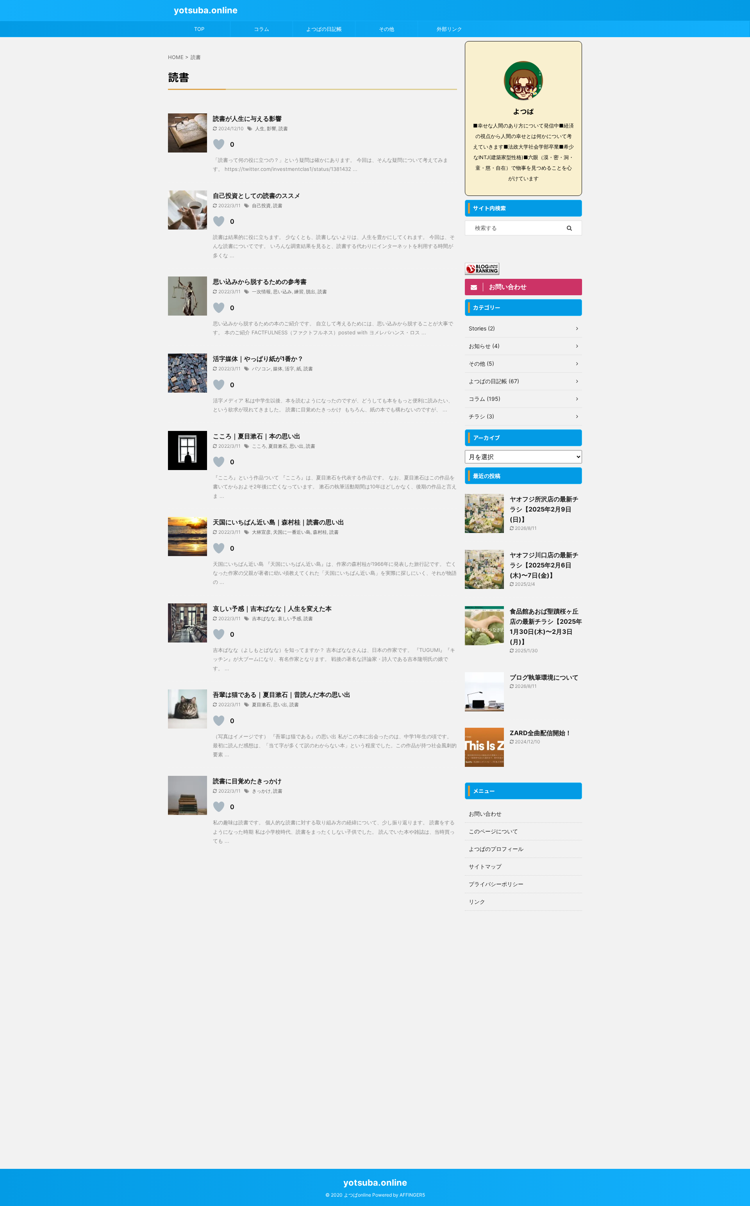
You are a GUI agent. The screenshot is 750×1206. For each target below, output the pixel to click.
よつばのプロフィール (496, 848)
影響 (271, 128)
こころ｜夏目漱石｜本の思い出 (256, 436)
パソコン (261, 368)
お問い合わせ (485, 813)
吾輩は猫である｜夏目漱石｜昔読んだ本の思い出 (281, 694)
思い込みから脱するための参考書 (260, 281)
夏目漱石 (277, 446)
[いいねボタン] (219, 144)
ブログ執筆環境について (544, 677)
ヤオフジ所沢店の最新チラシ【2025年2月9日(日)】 (544, 509)
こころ (259, 446)
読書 (283, 128)
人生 (259, 128)
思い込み (282, 291)
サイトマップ (485, 866)
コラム (261, 29)
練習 (299, 291)
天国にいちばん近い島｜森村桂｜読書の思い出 (278, 522)
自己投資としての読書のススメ (256, 195)
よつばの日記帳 (324, 29)
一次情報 (261, 291)
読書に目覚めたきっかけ (247, 781)
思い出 (296, 446)
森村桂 (320, 532)
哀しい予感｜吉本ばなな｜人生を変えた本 (272, 608)
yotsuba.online (206, 10)
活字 (289, 368)
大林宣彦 (261, 532)
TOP (199, 29)
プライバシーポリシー (496, 884)
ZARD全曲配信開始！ (540, 733)
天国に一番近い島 (292, 532)
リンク (477, 901)
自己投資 (261, 205)
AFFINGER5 (412, 1195)
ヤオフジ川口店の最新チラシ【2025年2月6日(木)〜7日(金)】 (544, 565)
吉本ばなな (263, 618)
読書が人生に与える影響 (247, 118)
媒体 (277, 368)
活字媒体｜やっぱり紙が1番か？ (258, 359)
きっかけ (261, 791)
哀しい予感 (289, 618)
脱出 (310, 291)
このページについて (493, 831)
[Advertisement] (523, 1032)
